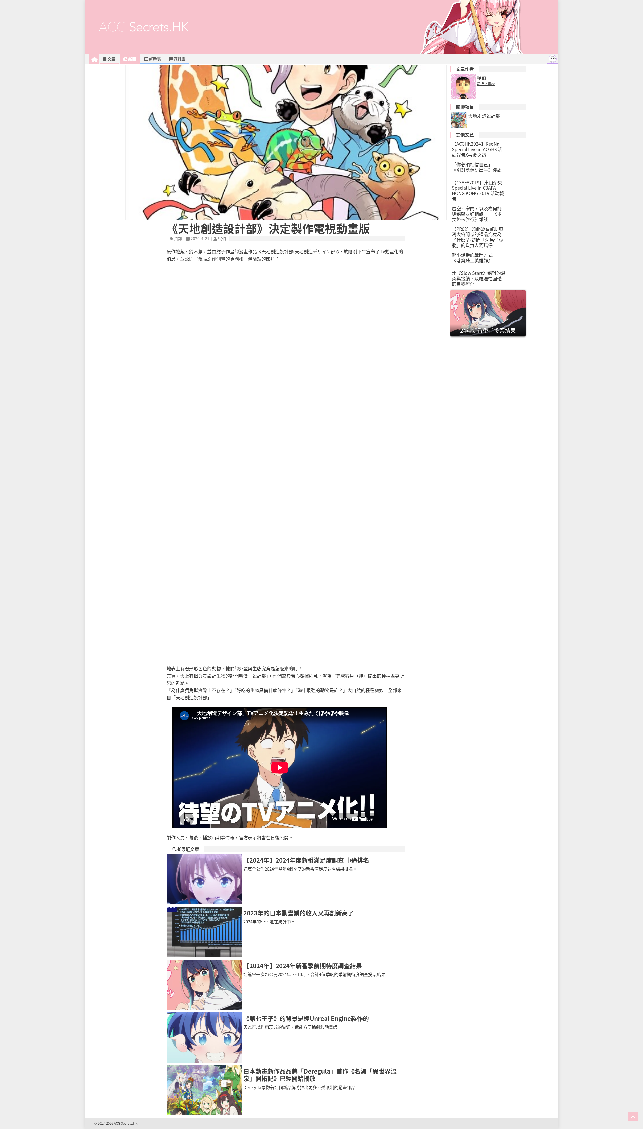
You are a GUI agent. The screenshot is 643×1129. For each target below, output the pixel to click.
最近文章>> (486, 83)
